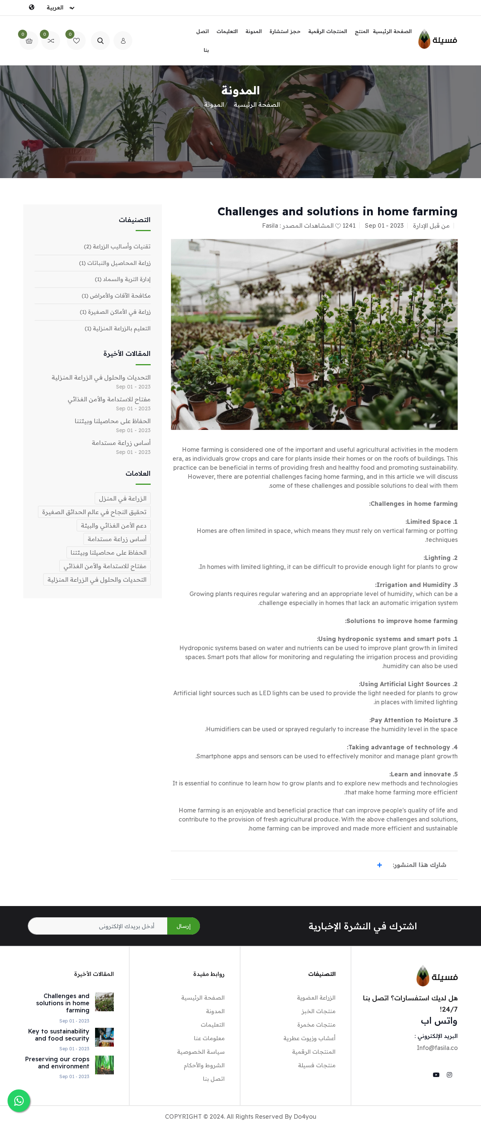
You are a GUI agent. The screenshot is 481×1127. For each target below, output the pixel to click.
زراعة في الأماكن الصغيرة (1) (115, 311)
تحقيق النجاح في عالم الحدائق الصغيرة (94, 512)
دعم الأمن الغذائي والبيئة (114, 525)
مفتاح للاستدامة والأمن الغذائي (109, 399)
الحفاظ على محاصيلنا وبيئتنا (113, 421)
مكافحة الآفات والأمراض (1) (116, 295)
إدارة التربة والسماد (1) (123, 279)
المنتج (362, 31)
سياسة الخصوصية (201, 1051)
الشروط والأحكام (204, 1065)
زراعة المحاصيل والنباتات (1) (115, 262)
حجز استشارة (285, 31)
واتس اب (439, 1020)
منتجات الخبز (319, 1011)
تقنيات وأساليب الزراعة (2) (117, 246)
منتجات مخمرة (316, 1024)
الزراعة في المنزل (123, 498)
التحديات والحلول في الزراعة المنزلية (101, 377)
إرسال (184, 926)
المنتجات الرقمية (327, 31)
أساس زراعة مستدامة (121, 442)
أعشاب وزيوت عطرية (309, 1038)
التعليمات (227, 31)
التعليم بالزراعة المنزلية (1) (118, 328)
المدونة (253, 31)
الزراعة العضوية (316, 997)
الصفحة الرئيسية (392, 31)
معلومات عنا (209, 1038)
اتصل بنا (202, 40)
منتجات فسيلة (317, 1065)
